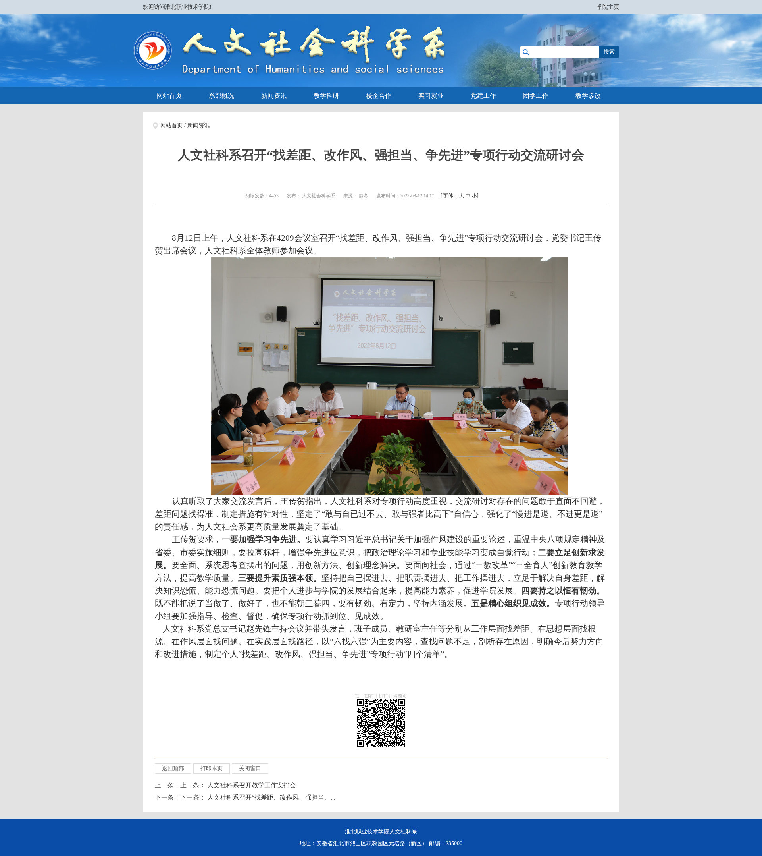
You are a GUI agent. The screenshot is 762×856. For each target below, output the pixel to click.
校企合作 (378, 95)
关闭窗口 (250, 768)
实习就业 (431, 95)
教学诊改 (588, 95)
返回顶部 (173, 768)
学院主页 (608, 7)
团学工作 (535, 95)
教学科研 (326, 95)
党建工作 (483, 95)
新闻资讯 (274, 95)
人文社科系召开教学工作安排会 (251, 785)
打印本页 (211, 768)
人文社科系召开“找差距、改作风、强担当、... (271, 797)
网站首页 (169, 95)
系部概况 (221, 95)
